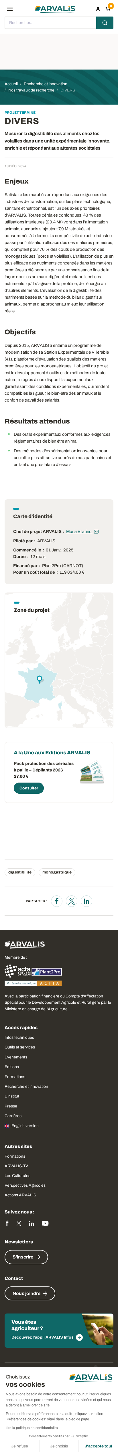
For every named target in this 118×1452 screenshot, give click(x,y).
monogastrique (57, 872)
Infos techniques (19, 1037)
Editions (12, 1067)
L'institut (12, 1096)
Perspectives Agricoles (25, 1185)
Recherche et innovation (26, 1086)
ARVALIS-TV (16, 1166)
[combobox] (59, 23)
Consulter (28, 788)
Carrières (13, 1116)
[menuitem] (98, 8)
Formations (15, 1077)
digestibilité (20, 872)
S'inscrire (23, 1257)
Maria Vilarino (79, 531)
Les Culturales (17, 1176)
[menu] (9, 9)
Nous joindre (26, 1293)
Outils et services (20, 1047)
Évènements (16, 1057)
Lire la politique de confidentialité (32, 1428)
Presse (11, 1106)
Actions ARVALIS (20, 1195)
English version (25, 1126)
